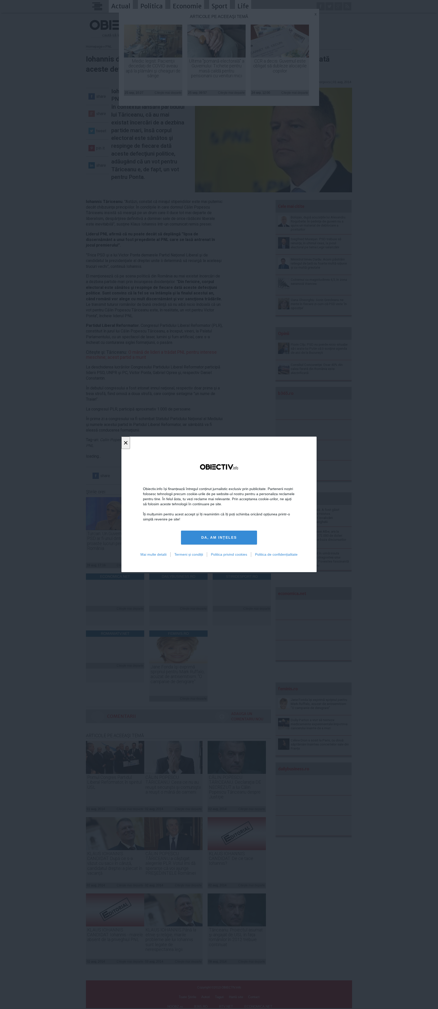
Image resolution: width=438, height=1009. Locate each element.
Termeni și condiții (188, 554)
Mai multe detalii (153, 554)
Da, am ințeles (219, 538)
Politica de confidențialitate (276, 554)
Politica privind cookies (229, 554)
